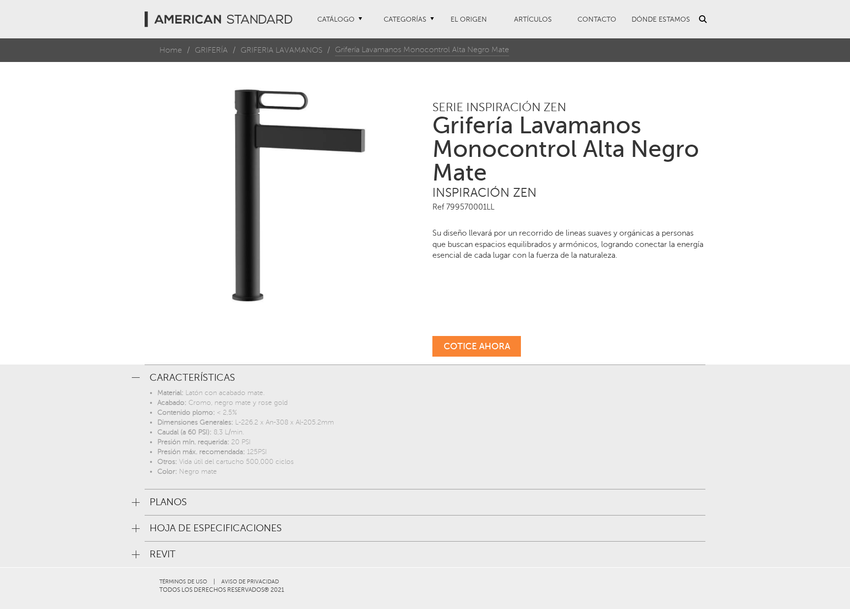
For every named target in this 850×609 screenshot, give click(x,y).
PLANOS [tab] (168, 502)
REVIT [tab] (163, 554)
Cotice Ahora (477, 346)
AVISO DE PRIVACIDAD (250, 582)
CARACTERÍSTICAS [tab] (192, 377)
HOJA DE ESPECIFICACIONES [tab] (216, 528)
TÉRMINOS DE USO (183, 582)
